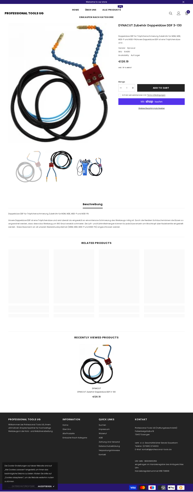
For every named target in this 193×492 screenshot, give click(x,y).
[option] (58, 83)
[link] (28, 310)
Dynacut (131, 48)
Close (183, 2)
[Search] (171, 13)
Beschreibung (93, 204)
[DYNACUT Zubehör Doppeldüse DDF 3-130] (96, 364)
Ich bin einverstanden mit (134, 95)
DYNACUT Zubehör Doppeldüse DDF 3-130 (96, 392)
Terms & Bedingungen (156, 95)
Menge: (121, 81)
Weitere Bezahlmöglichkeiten (151, 108)
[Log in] (178, 13)
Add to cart (161, 87)
